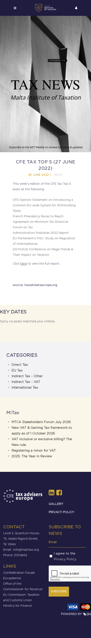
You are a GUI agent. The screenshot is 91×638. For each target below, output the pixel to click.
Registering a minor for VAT (34, 450)
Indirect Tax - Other (27, 376)
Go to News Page (57, 60)
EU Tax (17, 370)
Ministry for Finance (17, 605)
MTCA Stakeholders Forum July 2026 (41, 422)
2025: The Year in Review (32, 456)
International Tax (25, 387)
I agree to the (65, 556)
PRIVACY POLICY (61, 511)
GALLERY (56, 503)
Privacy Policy (65, 559)
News (58, 174)
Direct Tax (20, 364)
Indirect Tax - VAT (26, 381)
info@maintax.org (26, 549)
